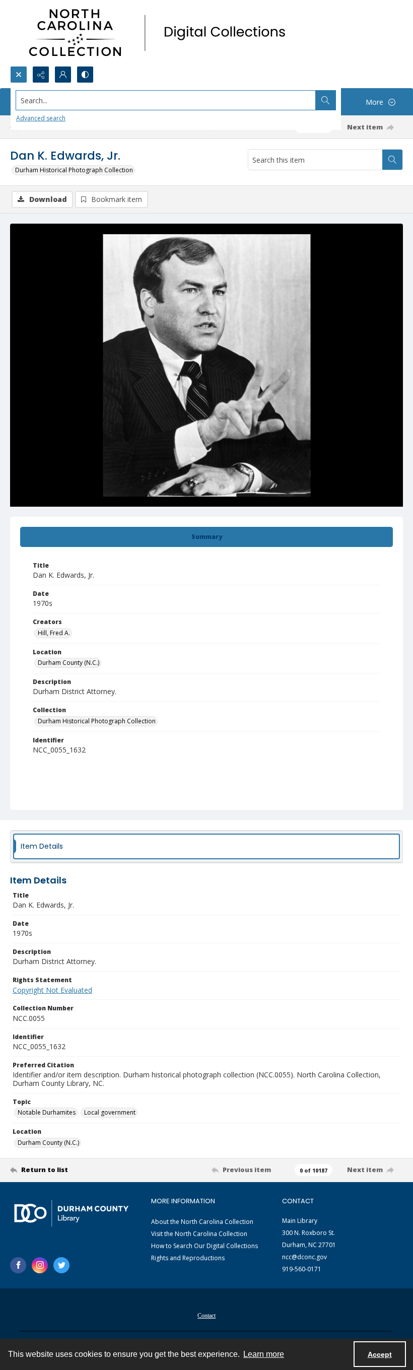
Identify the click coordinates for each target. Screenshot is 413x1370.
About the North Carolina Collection (202, 1221)
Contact (206, 1315)
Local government (109, 1112)
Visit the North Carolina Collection (199, 1233)
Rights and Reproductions (188, 1258)
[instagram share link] (40, 1265)
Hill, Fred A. (54, 633)
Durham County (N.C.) (68, 662)
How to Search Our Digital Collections (204, 1246)
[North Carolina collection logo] (160, 33)
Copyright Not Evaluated (52, 990)
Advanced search (40, 118)
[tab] (206, 536)
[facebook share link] (18, 1265)
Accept (380, 1354)
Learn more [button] (263, 1354)
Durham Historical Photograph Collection (74, 170)
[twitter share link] (61, 1265)
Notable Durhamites (47, 1112)
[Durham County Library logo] (71, 1213)
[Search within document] (392, 160)
